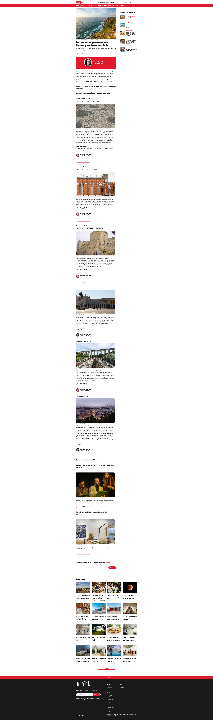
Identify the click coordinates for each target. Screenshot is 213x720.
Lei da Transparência (111, 704)
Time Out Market (122, 5)
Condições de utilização (111, 702)
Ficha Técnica (109, 684)
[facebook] (82, 715)
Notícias (77, 5)
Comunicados (109, 687)
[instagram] (76, 715)
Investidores (109, 690)
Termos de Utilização (95, 571)
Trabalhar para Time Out (111, 692)
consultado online (80, 378)
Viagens (113, 5)
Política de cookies (110, 699)
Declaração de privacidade (109, 696)
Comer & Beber (90, 5)
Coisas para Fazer (83, 5)
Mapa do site (109, 711)
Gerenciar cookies (110, 707)
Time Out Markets (110, 2)
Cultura (95, 5)
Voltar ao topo (107, 677)
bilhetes (100, 440)
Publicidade (120, 684)
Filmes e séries (104, 5)
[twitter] (86, 715)
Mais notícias (106, 668)
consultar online (98, 323)
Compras (99, 5)
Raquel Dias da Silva (103, 62)
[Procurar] (130, 2)
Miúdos (109, 5)
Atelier (117, 5)
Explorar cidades (101, 2)
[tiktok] (79, 715)
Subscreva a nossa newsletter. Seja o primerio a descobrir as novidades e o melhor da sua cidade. (94, 564)
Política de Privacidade (103, 571)
